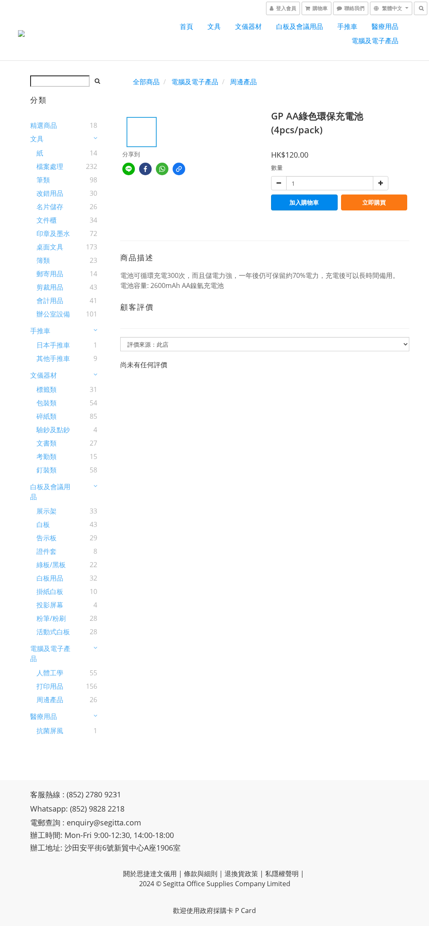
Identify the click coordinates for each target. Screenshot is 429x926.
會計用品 (49, 300)
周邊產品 (49, 699)
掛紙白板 (49, 591)
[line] (128, 169)
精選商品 (43, 125)
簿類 (43, 260)
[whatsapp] (162, 169)
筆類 (43, 179)
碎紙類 (46, 416)
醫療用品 (385, 26)
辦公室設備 (53, 314)
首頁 (186, 26)
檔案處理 (49, 166)
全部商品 (146, 81)
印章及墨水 (53, 233)
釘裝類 (46, 470)
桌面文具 (49, 247)
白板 (43, 524)
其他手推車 (53, 358)
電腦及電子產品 (374, 40)
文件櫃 (46, 220)
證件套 (46, 551)
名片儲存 (49, 206)
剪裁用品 (49, 287)
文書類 (46, 443)
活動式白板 (53, 631)
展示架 (46, 511)
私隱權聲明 (282, 873)
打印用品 (49, 686)
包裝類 (46, 402)
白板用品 (49, 578)
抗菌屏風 (49, 730)
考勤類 (46, 456)
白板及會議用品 (299, 26)
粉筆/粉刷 (51, 618)
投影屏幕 (49, 605)
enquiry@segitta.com (104, 822)
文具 (214, 26)
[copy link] (179, 169)
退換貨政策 (241, 873)
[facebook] (145, 169)
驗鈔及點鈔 (53, 429)
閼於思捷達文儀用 (150, 873)
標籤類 (46, 389)
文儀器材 (248, 26)
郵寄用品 (49, 273)
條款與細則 (200, 873)
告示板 (46, 537)
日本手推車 (53, 345)
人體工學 (49, 672)
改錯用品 (49, 193)
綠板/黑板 (51, 564)
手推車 (347, 26)
